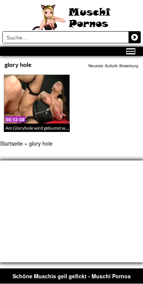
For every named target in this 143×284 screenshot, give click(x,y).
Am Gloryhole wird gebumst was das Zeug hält (50, 128)
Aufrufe (111, 65)
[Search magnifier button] (135, 37)
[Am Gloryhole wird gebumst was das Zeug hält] (37, 99)
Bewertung (128, 65)
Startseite (11, 143)
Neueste (95, 65)
